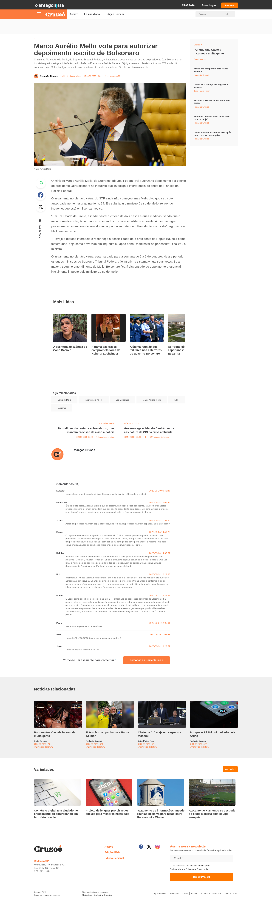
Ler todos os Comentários (145, 660)
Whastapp (41, 183)
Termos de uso (231, 893)
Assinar (229, 5)
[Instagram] (157, 847)
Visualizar (199, 45)
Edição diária (92, 14)
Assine (194, 893)
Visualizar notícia (63, 315)
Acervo (74, 14)
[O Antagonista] (49, 5)
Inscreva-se (201, 876)
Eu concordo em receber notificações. (191, 865)
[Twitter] (149, 846)
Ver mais (229, 769)
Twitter (41, 207)
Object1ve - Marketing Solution (97, 895)
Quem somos (160, 893)
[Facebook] (141, 846)
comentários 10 (113, 76)
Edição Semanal (115, 14)
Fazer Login (209, 5)
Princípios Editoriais (179, 893)
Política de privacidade (211, 893)
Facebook (41, 195)
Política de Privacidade (196, 869)
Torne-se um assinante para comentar (88, 660)
